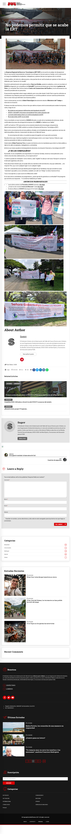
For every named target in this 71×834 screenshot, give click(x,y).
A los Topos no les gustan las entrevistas (40, 623)
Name (6, 499)
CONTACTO (32, 821)
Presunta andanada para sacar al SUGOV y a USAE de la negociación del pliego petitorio (34, 395)
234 (44, 761)
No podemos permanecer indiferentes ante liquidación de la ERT (26, 110)
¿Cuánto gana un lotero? (35, 738)
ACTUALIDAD (6, 798)
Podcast (5, 807)
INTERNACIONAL (7, 801)
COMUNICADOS (39, 795)
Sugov (8, 369)
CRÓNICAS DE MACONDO (42, 804)
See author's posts (28, 354)
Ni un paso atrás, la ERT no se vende (18, 116)
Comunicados (10, 13)
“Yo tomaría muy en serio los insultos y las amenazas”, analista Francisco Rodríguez (43, 751)
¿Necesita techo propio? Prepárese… (15, 409)
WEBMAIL (40, 821)
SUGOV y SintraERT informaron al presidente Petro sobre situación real (28, 112)
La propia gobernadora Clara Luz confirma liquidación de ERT (25, 114)
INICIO (25, 821)
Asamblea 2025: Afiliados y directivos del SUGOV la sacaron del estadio (27, 402)
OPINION (38, 801)
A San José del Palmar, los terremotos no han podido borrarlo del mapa (44, 601)
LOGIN (47, 821)
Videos (35, 557)
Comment (7, 480)
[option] (35, 54)
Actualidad (9, 383)
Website (6, 512)
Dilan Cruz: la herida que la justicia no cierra (42, 577)
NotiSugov (35, 551)
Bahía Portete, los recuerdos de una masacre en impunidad (45, 727)
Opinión (35, 554)
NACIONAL (38, 798)
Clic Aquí (42, 184)
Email (6, 505)
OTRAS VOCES (6, 804)
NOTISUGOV (6, 795)
